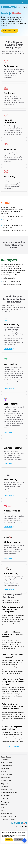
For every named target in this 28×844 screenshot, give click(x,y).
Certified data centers (8, 819)
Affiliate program (6, 813)
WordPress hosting (7, 765)
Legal (3, 810)
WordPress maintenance (9, 792)
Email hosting (5, 768)
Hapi (18, 585)
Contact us (4, 798)
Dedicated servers (7, 774)
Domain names (6, 780)
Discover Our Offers (9, 30)
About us (4, 805)
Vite (5, 423)
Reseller (3, 771)
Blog (2, 808)
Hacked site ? (5, 795)
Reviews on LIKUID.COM (8, 816)
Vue (5, 380)
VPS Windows (5, 777)
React (5, 340)
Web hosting (5, 760)
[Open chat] (24, 840)
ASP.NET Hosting (6, 763)
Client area (4, 786)
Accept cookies (9, 839)
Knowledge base (6, 789)
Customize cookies (18, 839)
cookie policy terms (7, 836)
